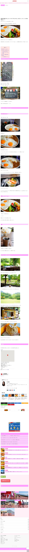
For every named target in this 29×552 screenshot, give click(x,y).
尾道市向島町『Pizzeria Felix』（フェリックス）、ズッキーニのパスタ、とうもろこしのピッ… (15, 454)
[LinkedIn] (14, 390)
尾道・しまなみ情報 (3, 521)
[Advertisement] (14, 12)
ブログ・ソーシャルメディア (17, 537)
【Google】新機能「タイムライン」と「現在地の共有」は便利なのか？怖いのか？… (11, 435)
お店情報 (2, 55)
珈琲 (3, 53)
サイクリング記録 (3, 500)
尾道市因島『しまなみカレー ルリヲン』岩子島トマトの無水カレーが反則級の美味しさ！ (11, 399)
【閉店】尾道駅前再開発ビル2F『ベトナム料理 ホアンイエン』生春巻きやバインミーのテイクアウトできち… (16, 467)
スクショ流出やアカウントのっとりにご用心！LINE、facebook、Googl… (10, 437)
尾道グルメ (6, 448)
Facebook (13, 545)
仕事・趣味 (2, 529)
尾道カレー (3, 5)
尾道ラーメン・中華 (3, 538)
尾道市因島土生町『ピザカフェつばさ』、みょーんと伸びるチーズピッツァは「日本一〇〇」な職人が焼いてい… (16, 463)
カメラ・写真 (15, 539)
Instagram (15, 545)
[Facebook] (9, 390)
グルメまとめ (2, 537)
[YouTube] (12, 384)
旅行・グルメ (2, 524)
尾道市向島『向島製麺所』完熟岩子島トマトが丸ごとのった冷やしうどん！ (24, 399)
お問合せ (2, 532)
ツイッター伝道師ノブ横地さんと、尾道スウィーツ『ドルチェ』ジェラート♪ (13, 471)
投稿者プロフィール (5, 56)
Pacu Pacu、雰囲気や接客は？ (5, 54)
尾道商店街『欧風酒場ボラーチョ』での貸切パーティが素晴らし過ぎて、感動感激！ (14, 458)
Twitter (12, 545)
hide (5, 47)
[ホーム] (14, 518)
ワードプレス (15, 536)
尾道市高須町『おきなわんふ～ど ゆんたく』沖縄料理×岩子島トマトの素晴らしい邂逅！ (18, 399)
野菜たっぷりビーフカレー (5, 52)
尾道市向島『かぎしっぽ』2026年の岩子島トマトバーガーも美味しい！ (4, 399)
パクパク (2, 349)
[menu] (28, 1)
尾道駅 (8, 369)
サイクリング (3, 508)
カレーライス (5, 369)
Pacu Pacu (4, 407)
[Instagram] (10, 390)
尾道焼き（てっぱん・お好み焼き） (4, 539)
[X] (7, 390)
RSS (16, 545)
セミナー (15, 538)
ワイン (6, 457)
